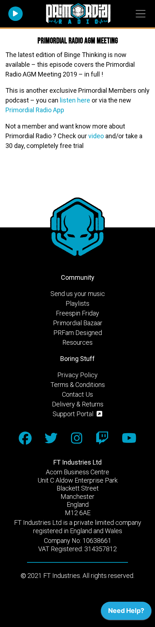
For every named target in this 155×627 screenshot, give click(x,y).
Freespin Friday (77, 313)
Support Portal (74, 414)
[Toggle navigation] (140, 14)
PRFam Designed (77, 332)
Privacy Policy (77, 375)
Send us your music (77, 293)
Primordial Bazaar (77, 323)
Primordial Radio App (34, 110)
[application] (126, 612)
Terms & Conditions (77, 384)
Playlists (77, 303)
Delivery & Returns (77, 404)
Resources (77, 342)
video (96, 136)
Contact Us (77, 394)
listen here (75, 100)
